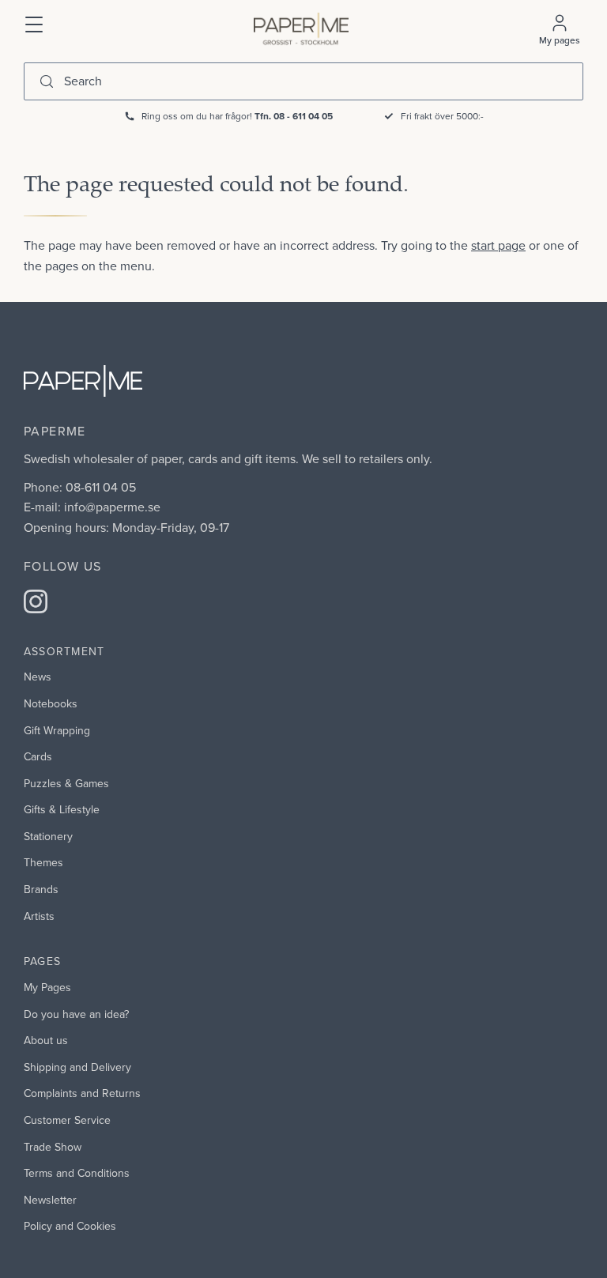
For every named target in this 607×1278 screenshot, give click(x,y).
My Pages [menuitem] (47, 987)
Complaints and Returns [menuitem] (82, 1093)
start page (498, 245)
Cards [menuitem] (38, 756)
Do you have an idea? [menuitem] (76, 1014)
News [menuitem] (37, 676)
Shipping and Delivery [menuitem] (77, 1067)
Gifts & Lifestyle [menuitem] (62, 809)
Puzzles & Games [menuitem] (66, 783)
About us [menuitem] (46, 1040)
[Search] (47, 81)
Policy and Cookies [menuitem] (70, 1226)
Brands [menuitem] (41, 889)
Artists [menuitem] (39, 916)
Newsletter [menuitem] (50, 1200)
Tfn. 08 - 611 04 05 (293, 116)
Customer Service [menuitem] (67, 1120)
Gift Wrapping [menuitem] (57, 730)
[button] (34, 23)
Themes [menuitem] (43, 862)
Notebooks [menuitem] (50, 703)
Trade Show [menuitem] (52, 1147)
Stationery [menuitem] (48, 836)
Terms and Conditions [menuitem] (77, 1173)
